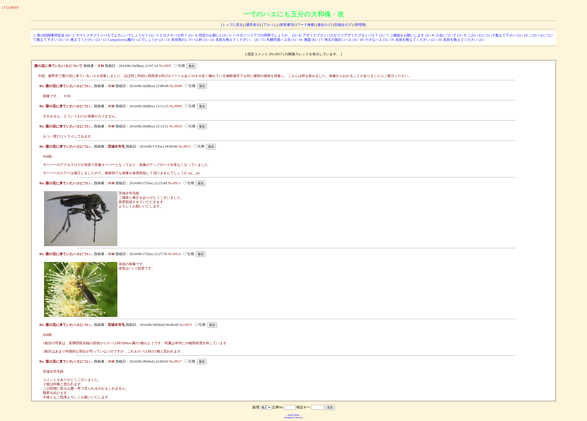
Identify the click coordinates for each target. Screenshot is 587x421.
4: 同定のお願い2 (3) (210, 35)
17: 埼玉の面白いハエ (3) (338, 39)
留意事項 (287, 25)
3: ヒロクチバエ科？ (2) (174, 35)
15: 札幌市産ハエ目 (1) (278, 39)
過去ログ (324, 25)
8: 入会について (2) (446, 35)
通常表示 (253, 25)
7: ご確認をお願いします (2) (407, 35)
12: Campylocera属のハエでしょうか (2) (132, 39)
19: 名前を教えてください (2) (412, 39)
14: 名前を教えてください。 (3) (234, 39)
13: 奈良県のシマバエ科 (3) (186, 39)
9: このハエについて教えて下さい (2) (492, 35)
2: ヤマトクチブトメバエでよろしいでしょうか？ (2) (112, 35)
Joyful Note (293, 415)
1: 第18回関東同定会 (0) (51, 35)
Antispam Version (293, 417)
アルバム (270, 25)
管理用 (360, 25)
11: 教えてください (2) (82, 39)
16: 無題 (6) (307, 39)
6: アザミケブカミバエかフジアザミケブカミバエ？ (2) (341, 35)
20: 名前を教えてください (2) (460, 39)
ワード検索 (305, 25)
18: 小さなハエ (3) (373, 39)
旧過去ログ (343, 25)
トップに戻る (232, 25)
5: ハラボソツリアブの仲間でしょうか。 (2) (262, 35)
